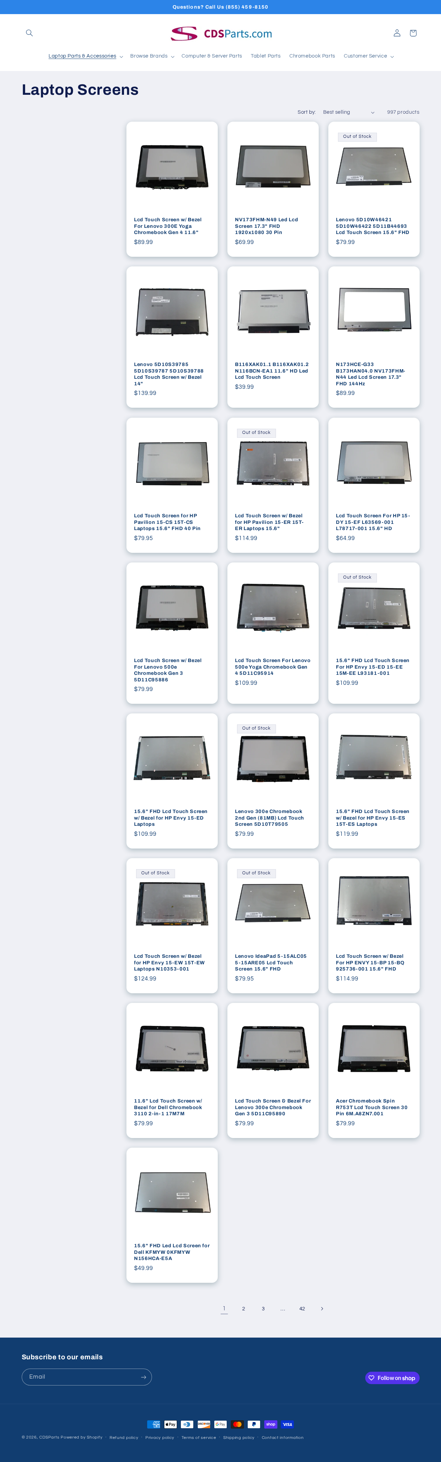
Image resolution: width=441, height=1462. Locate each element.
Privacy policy (159, 1438)
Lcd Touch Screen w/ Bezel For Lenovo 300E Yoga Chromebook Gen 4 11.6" (168, 226)
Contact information (283, 1438)
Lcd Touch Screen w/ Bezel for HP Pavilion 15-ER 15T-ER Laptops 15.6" (269, 522)
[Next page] (322, 1309)
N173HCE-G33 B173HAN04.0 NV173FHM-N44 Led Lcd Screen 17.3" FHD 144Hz (371, 374)
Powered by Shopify (81, 1437)
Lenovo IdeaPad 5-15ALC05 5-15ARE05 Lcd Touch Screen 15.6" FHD (271, 962)
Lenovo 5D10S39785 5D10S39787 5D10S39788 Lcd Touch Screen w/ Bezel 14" (169, 374)
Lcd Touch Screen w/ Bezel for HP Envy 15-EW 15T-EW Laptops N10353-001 (169, 962)
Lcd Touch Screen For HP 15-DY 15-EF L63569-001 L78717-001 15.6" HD (373, 522)
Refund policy (124, 1438)
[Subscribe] (143, 1377)
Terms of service (199, 1438)
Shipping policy (239, 1438)
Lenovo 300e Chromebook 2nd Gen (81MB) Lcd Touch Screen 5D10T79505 (269, 818)
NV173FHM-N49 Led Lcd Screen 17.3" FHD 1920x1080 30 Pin (266, 226)
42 (302, 1308)
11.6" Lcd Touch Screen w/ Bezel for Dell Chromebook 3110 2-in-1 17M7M (168, 1107)
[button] (30, 33)
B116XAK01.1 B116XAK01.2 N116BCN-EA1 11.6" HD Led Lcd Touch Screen (272, 371)
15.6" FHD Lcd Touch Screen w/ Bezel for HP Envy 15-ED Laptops (171, 818)
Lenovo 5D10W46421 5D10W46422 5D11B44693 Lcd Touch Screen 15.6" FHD (373, 226)
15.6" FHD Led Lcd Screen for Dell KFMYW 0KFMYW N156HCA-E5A (171, 1252)
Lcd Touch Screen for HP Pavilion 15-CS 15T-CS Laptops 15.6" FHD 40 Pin (167, 522)
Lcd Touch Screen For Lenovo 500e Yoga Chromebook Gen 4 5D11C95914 (273, 667)
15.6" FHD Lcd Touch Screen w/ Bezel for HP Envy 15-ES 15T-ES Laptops (373, 818)
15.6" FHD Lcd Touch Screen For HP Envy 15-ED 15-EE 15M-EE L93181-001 (373, 667)
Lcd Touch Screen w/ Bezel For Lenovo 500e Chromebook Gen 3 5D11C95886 (168, 670)
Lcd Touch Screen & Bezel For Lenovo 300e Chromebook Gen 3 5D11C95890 (273, 1107)
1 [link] (224, 1309)
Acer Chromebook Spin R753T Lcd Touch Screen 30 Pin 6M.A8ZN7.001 (372, 1107)
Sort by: (307, 112)
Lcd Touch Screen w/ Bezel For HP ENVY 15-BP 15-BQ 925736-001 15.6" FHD (370, 962)
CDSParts (49, 1437)
